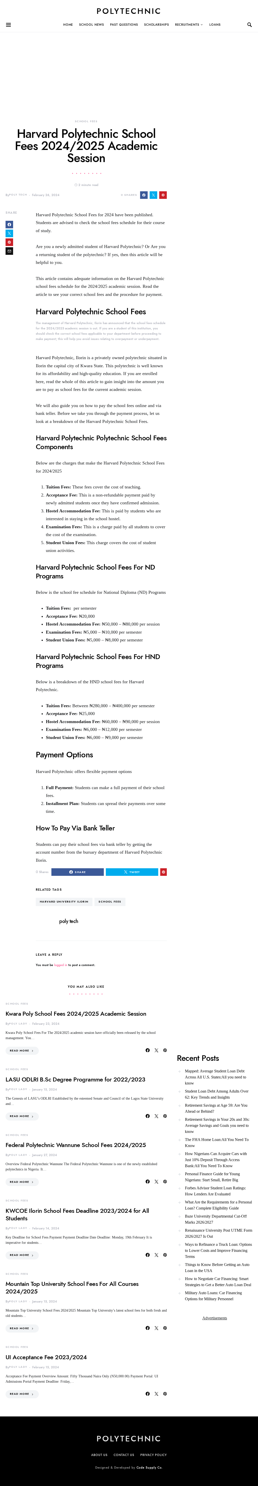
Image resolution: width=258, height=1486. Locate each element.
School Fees (86, 121)
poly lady (18, 1024)
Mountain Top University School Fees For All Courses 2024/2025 (72, 1287)
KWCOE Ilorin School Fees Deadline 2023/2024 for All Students (77, 1214)
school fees (110, 902)
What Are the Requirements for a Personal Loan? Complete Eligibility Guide (218, 1205)
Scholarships (156, 25)
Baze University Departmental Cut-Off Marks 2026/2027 (216, 1219)
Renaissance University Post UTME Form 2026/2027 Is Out (218, 1233)
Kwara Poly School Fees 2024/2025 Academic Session (76, 1013)
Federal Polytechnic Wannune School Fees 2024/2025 (76, 1145)
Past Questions (124, 25)
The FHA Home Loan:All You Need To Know (217, 1142)
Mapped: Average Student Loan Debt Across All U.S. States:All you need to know (215, 1077)
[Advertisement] (129, 67)
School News (91, 25)
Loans (215, 25)
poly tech (18, 195)
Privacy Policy (153, 1455)
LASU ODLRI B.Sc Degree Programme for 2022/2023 (75, 1079)
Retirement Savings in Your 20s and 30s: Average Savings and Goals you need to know (217, 1125)
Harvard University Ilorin (64, 902)
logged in (60, 965)
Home (68, 25)
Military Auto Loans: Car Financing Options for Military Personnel (213, 1296)
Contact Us (124, 1455)
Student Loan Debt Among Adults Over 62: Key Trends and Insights (216, 1094)
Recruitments (187, 25)
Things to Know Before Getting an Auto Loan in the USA (217, 1267)
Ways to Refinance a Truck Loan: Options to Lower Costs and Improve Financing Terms (218, 1250)
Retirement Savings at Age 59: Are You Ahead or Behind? (216, 1108)
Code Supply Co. (150, 1468)
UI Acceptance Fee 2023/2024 (46, 1357)
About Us (99, 1455)
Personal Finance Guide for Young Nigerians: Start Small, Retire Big (212, 1177)
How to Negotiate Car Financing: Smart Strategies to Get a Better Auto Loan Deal (218, 1282)
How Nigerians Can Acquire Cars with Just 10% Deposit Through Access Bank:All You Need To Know (216, 1160)
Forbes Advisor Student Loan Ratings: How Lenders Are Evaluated (215, 1191)
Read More (19, 1050)
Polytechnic (129, 11)
